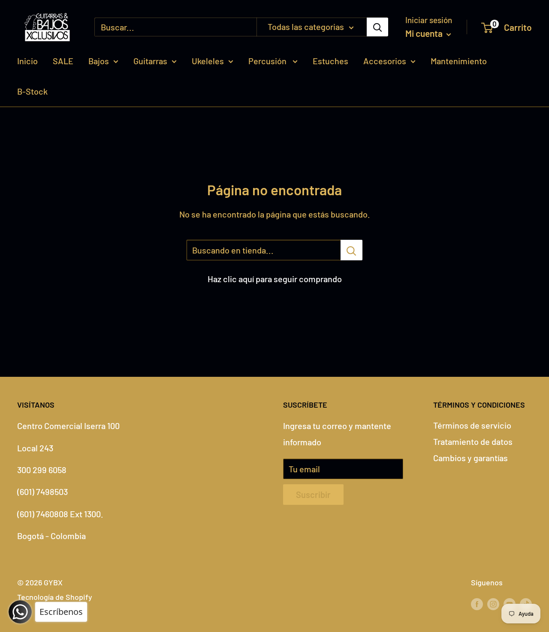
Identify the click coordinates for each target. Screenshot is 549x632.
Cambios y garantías (470, 458)
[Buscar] (377, 27)
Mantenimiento (459, 61)
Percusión (268, 61)
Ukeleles (208, 61)
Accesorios (384, 61)
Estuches (330, 61)
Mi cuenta (424, 33)
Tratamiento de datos (473, 441)
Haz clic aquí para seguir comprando (275, 279)
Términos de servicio (472, 425)
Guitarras (150, 61)
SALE (63, 61)
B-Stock (32, 91)
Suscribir (313, 494)
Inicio (27, 61)
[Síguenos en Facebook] (477, 603)
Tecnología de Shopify (54, 597)
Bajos (98, 61)
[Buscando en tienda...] (351, 250)
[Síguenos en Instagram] (493, 603)
